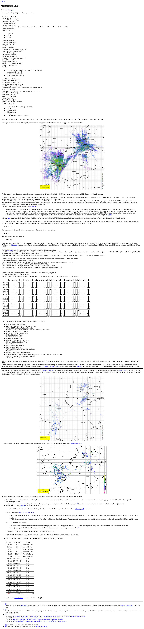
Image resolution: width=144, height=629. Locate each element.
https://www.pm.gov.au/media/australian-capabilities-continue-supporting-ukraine (38, 620)
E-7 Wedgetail (79, 509)
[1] (77, 503)
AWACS (122, 370)
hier (9, 218)
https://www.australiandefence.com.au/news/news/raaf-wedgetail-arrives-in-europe (38, 618)
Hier (6, 625)
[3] (78, 527)
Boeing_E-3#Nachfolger (26, 512)
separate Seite (18, 598)
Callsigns (11, 10)
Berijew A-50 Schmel (127, 605)
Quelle (110, 215)
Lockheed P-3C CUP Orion (50, 366)
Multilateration (31, 206)
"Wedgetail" (24, 605)
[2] (78, 118)
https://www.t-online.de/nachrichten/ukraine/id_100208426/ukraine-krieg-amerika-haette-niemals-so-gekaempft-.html (49, 616)
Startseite (10, 250)
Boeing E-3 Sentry (48, 370)
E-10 (42, 515)
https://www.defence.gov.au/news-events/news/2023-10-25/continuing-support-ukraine (39, 621)
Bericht (79, 366)
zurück (3, 1)
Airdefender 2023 (76, 443)
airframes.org (15, 245)
